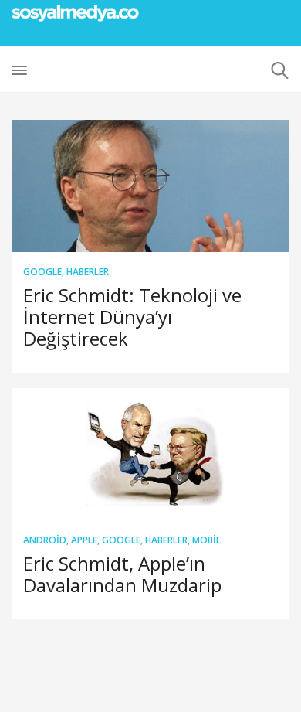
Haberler (87, 271)
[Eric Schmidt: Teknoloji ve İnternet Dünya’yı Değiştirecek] (150, 186)
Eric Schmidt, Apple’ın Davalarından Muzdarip (122, 574)
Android (44, 540)
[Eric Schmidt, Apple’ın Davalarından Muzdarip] (150, 454)
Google (42, 271)
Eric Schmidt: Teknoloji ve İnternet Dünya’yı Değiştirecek (132, 316)
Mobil (206, 540)
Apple (84, 540)
